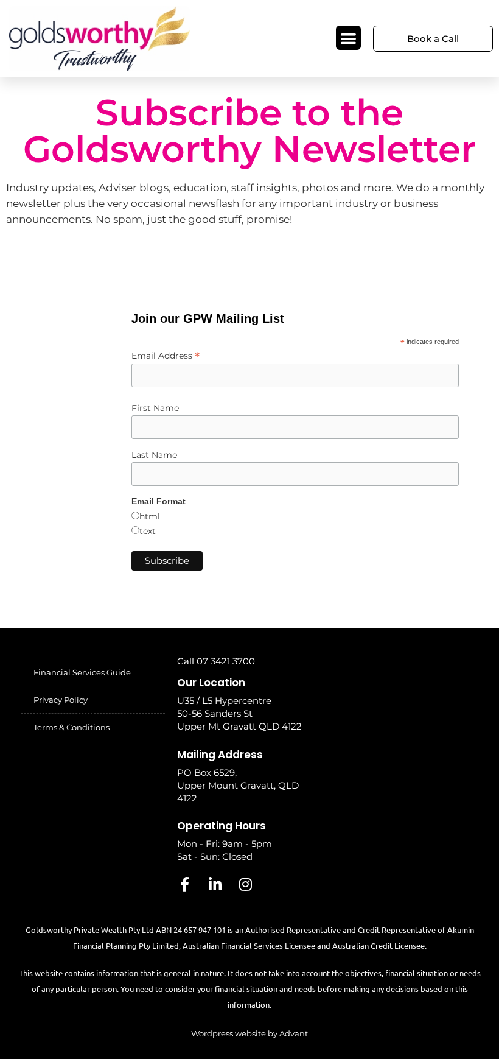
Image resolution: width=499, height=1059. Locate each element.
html (149, 516)
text (147, 531)
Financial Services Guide (82, 672)
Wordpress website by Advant (249, 1033)
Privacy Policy (60, 700)
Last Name (154, 454)
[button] (348, 38)
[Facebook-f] (184, 884)
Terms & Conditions (71, 727)
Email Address (165, 356)
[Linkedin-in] (215, 884)
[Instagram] (245, 884)
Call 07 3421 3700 (216, 661)
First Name (155, 408)
